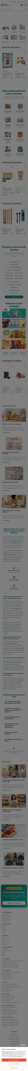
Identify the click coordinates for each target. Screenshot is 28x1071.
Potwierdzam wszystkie (14, 1060)
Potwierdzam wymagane (14, 1063)
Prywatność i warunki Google (17, 1056)
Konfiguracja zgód (14, 1067)
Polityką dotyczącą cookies (7, 1052)
